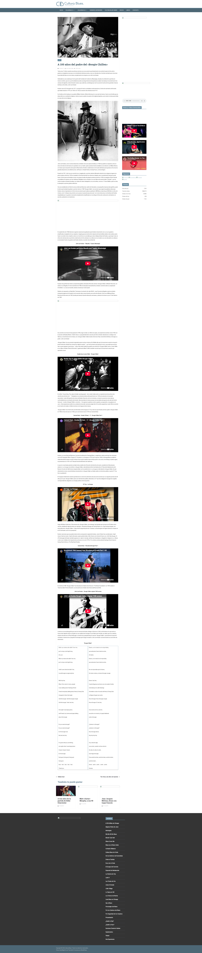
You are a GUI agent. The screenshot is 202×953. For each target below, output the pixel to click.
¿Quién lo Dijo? (110, 921)
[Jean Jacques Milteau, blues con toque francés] (110, 787)
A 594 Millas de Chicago (112, 823)
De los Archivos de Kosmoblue (114, 856)
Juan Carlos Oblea (69, 68)
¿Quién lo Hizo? (110, 924)
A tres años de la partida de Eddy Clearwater (64, 801)
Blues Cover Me (110, 841)
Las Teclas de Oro (111, 881)
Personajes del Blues (111, 906)
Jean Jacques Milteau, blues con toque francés (109, 801)
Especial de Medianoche (112, 870)
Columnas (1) (69, 10)
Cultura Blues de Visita (112, 852)
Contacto (135, 10)
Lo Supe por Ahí (110, 892)
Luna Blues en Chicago (112, 899)
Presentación (109, 917)
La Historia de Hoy (111, 874)
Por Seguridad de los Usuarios (114, 914)
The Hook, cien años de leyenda (109, 777)
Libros (128, 10)
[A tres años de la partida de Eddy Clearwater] (66, 787)
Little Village (109, 888)
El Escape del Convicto (112, 867)
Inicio (61, 10)
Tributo (107, 935)
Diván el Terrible (110, 859)
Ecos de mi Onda (110, 863)
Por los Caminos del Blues (113, 910)
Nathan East (61, 777)
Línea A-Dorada (110, 885)
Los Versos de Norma (112, 895)
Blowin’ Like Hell (110, 837)
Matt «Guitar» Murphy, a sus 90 (86, 800)
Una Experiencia (110, 939)
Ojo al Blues (109, 903)
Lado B (59, 60)
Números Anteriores (96, 10)
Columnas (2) (81, 10)
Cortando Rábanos (111, 848)
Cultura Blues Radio (111, 10)
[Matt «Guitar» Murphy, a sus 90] (88, 787)
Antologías (108, 830)
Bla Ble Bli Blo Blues (111, 834)
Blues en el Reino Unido (112, 845)
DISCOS (122, 10)
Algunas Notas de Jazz (112, 827)
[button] (74, 10)
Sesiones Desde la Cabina (113, 928)
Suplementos (109, 932)
